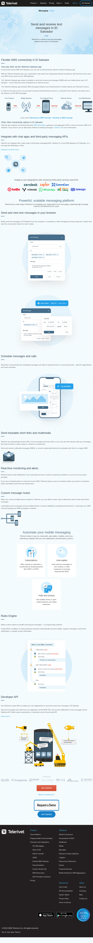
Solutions (43, 3)
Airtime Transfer (38, 854)
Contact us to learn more (10, 149)
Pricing (51, 3)
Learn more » (6, 716)
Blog (80, 895)
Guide (67, 3)
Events (61, 865)
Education (62, 850)
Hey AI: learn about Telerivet (11, 932)
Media (61, 846)
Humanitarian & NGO (66, 838)
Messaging (43, 11)
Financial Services (65, 869)
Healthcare (63, 842)
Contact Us (83, 898)
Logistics (62, 857)
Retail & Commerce (66, 834)
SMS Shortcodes (38, 873)
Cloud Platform (35, 834)
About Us (82, 887)
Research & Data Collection (69, 854)
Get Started (86, 3)
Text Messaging (38, 846)
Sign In (75, 3)
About (58, 3)
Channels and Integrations (39, 842)
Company (82, 891)
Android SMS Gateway (40, 861)
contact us (57, 127)
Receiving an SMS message (40, 118)
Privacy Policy (64, 898)
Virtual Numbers (38, 865)
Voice (52, 11)
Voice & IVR (36, 850)
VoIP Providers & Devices (41, 877)
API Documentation (66, 891)
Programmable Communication (41, 838)
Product (33, 3)
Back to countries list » (46, 794)
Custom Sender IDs (39, 869)
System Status (64, 895)
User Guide (63, 887)
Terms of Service (65, 902)
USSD (34, 857)
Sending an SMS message (63, 118)
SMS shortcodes (40, 125)
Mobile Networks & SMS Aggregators (72, 873)
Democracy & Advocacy (67, 861)
